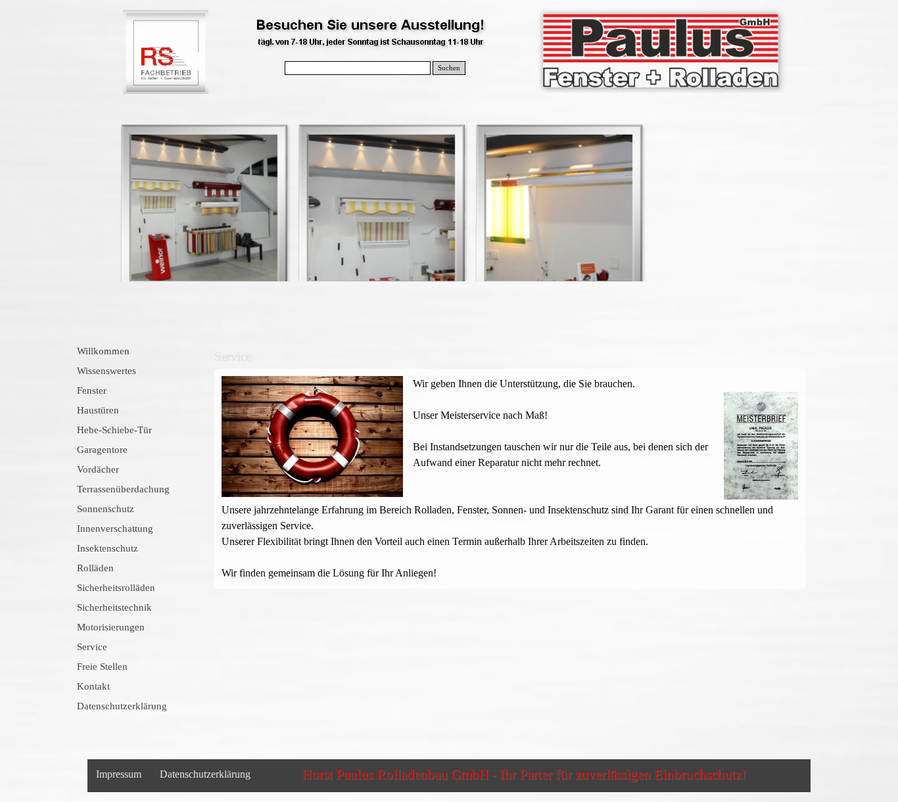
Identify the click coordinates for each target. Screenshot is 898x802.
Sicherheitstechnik (114, 607)
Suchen (449, 68)
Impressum (118, 774)
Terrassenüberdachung (123, 489)
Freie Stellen (102, 666)
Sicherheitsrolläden (116, 587)
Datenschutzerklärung (122, 706)
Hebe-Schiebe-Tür (114, 430)
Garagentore (102, 449)
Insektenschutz (107, 548)
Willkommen (103, 351)
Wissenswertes (106, 371)
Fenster (91, 390)
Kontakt (93, 686)
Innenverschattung (115, 528)
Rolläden (95, 568)
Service (92, 647)
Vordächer (98, 469)
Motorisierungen (111, 627)
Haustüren (98, 410)
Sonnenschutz (105, 509)
